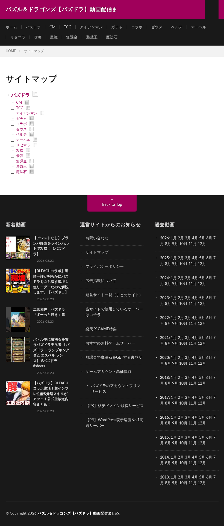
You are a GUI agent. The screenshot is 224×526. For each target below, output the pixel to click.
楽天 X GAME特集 (101, 329)
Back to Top (112, 205)
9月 (175, 264)
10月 (183, 264)
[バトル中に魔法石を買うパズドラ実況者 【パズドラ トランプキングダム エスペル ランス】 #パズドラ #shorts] (18, 349)
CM (52, 27)
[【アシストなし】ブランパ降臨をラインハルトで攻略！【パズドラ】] (18, 248)
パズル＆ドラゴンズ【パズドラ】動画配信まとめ (78, 513)
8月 (168, 244)
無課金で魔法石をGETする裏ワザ (114, 357)
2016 (164, 418)
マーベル (198, 27)
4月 (195, 238)
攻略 (38, 37)
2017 (164, 398)
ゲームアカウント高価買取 (108, 372)
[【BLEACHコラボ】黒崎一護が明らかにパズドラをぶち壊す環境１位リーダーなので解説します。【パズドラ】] (18, 281)
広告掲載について (101, 281)
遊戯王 (92, 37)
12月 (202, 264)
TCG (67, 27)
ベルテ (176, 27)
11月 (192, 264)
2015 (164, 437)
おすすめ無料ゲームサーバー (110, 343)
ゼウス (157, 27)
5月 (202, 238)
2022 (164, 318)
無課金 (72, 37)
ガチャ (117, 27)
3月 (188, 238)
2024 (164, 278)
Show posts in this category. (35, 94)
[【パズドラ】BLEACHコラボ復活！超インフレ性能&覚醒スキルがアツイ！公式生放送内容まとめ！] (18, 393)
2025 (164, 258)
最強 (54, 37)
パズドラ (33, 27)
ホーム (11, 27)
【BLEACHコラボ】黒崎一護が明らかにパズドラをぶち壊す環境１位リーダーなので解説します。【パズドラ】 (51, 281)
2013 (164, 477)
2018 (164, 378)
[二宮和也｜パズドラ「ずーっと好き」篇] (18, 319)
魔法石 (111, 37)
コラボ (137, 27)
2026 (164, 238)
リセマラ (17, 37)
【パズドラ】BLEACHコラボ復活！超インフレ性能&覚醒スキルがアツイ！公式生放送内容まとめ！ (51, 394)
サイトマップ (97, 252)
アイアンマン (91, 27)
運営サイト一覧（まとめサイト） (114, 295)
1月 (174, 238)
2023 (164, 298)
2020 (164, 358)
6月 (209, 238)
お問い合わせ (97, 238)
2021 (164, 338)
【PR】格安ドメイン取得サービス (115, 406)
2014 (164, 457)
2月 (181, 238)
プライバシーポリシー (105, 267)
